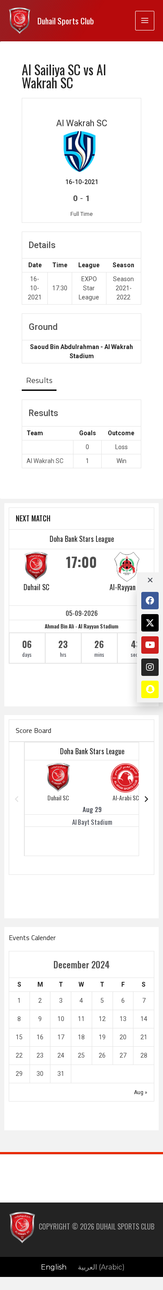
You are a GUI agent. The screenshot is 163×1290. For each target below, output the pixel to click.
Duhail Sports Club (65, 20)
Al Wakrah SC (45, 460)
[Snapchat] (150, 689)
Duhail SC (36, 587)
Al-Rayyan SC (127, 587)
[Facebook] (150, 600)
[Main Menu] (144, 20)
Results (39, 380)
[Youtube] (150, 645)
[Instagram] (150, 667)
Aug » (140, 1092)
